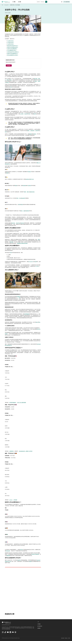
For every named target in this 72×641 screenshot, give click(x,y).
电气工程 (32, 179)
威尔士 (8, 82)
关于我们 (39, 623)
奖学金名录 (8, 550)
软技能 (6, 333)
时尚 (22, 210)
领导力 (28, 191)
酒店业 (35, 134)
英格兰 (35, 81)
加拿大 (8, 79)
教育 (25, 191)
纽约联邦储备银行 (12, 402)
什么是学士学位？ (10, 40)
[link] (15, 4)
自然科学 (37, 130)
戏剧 (24, 210)
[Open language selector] (62, 2)
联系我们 (39, 628)
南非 (11, 79)
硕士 (37, 322)
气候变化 (29, 185)
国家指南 (8, 555)
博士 (39, 322)
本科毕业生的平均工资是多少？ (13, 51)
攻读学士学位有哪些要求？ (12, 48)
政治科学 (23, 198)
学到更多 (8, 65)
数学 (28, 130)
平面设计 (29, 171)
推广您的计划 (40, 626)
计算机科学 (32, 130)
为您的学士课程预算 (35, 554)
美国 (38, 239)
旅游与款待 (32, 191)
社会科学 (26, 113)
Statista (10, 499)
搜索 (30, 561)
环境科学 (24, 185)
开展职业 (18, 296)
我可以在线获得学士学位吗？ (12, 55)
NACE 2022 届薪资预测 (21, 402)
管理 (19, 204)
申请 (11, 252)
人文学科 (21, 113)
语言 (17, 198)
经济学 (35, 113)
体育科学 (27, 210)
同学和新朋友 (26, 314)
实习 (11, 87)
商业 (22, 204)
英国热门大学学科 (29, 451)
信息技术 (27, 179)
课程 (14, 1)
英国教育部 (11, 451)
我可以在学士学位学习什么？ (12, 45)
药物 (16, 185)
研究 (19, 297)
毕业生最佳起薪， (22, 451)
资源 (20, 1)
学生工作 (38, 329)
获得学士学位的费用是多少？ (12, 53)
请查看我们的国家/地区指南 (22, 243)
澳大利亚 (35, 78)
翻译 (7, 172)
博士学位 (22, 223)
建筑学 (30, 134)
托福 (35, 261)
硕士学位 (13, 223)
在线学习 (19, 560)
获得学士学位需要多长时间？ (12, 47)
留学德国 (15, 499)
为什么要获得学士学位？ (11, 50)
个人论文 (37, 266)
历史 (20, 198)
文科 (29, 113)
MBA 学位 (18, 223)
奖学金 (21, 549)
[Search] (46, 2)
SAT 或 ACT (31, 261)
